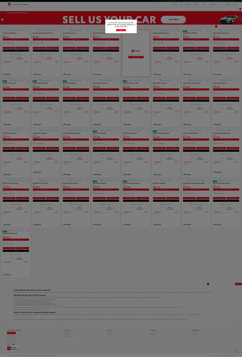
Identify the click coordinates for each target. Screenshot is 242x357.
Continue (121, 30)
